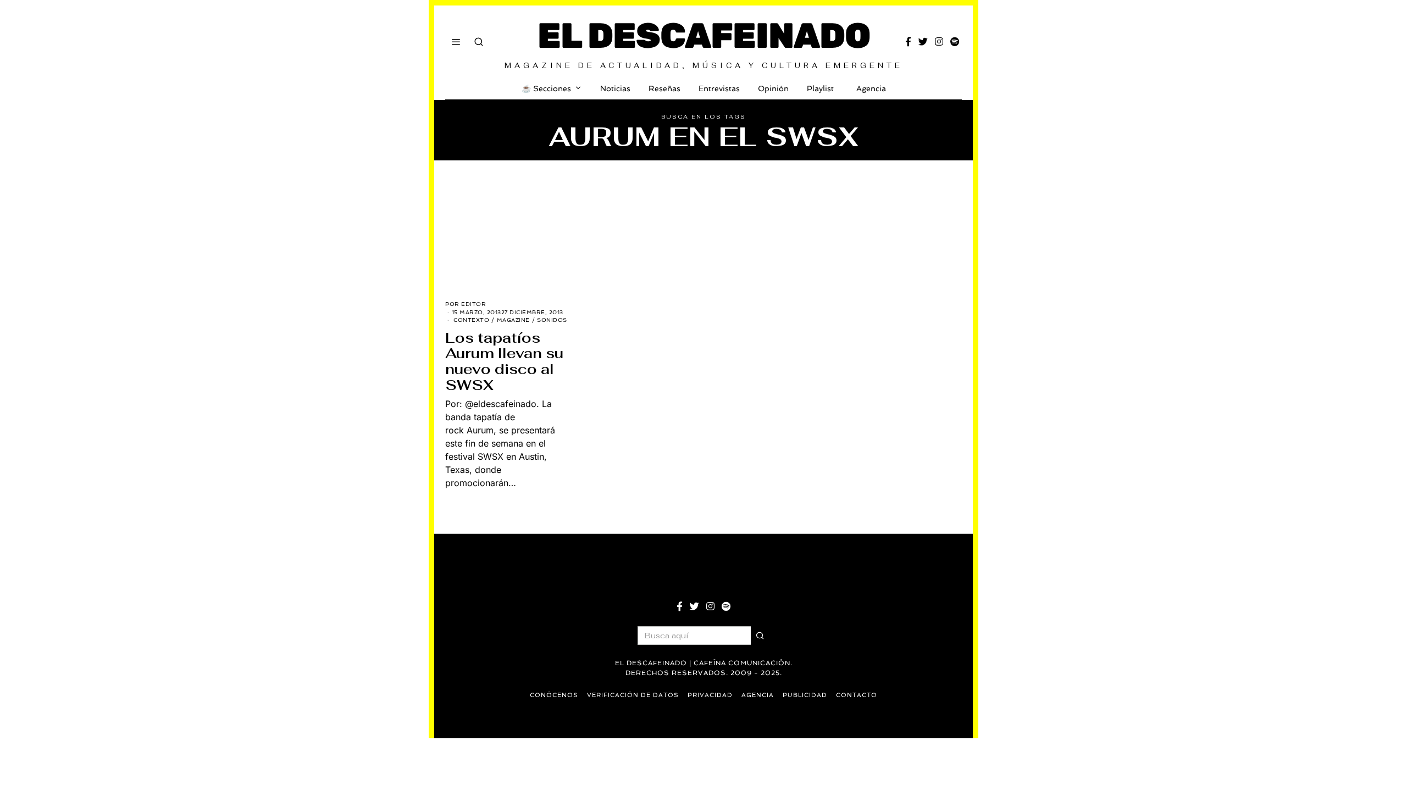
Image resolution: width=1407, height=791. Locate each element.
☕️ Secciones (546, 88)
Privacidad (710, 695)
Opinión (773, 88)
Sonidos (552, 320)
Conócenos (554, 695)
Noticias (615, 88)
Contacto (856, 695)
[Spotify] (955, 41)
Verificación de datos (633, 695)
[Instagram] (939, 41)
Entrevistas (719, 88)
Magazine (513, 320)
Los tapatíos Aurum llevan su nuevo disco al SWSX (504, 361)
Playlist (820, 88)
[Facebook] (908, 41)
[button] (760, 635)
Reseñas (664, 88)
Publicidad (805, 695)
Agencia (871, 88)
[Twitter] (923, 41)
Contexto (471, 320)
